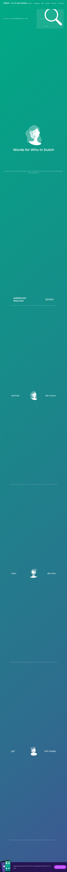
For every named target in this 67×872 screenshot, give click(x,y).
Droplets (24, 3)
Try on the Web (60, 868)
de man (51, 573)
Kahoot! (48, 3)
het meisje (50, 751)
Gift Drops (61, 3)
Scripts (30, 3)
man (13, 573)
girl (13, 751)
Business (53, 3)
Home (7, 18)
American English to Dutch (17, 18)
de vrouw (51, 395)
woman (15, 395)
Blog (42, 3)
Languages (36, 3)
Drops (18, 3)
